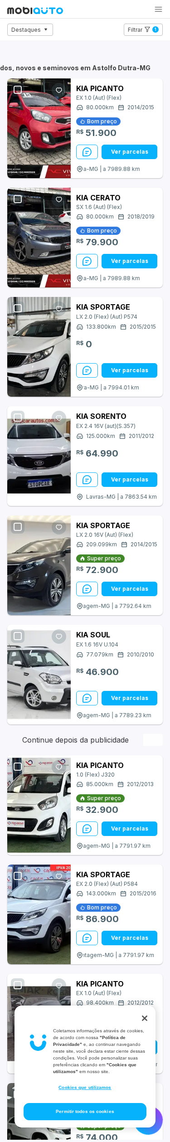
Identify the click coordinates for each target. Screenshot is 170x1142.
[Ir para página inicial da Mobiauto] (35, 11)
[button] (158, 9)
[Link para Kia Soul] (39, 674)
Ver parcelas (129, 151)
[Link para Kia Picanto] (39, 128)
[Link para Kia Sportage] (39, 347)
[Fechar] (145, 1018)
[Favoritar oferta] (59, 90)
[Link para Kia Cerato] (39, 237)
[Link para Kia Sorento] (39, 456)
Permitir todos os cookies (85, 1111)
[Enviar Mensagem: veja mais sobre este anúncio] (87, 152)
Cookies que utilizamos (84, 1087)
